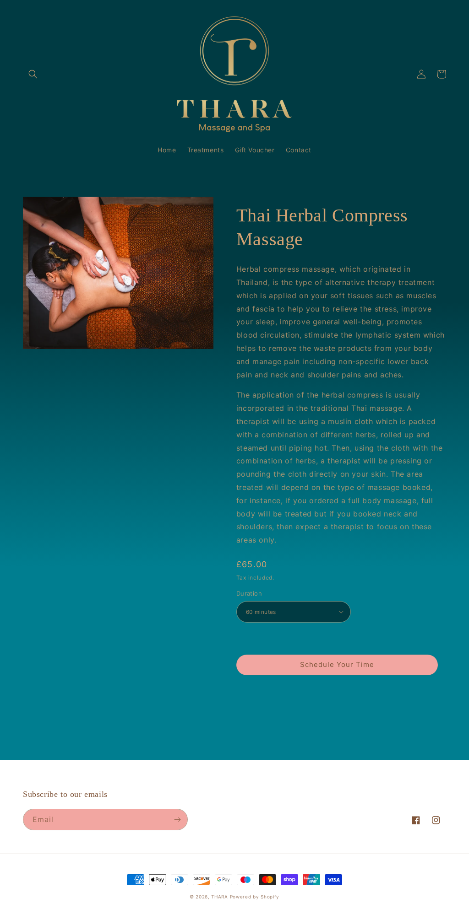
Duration (249, 593)
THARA (220, 896)
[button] (33, 74)
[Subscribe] (177, 819)
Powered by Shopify (255, 896)
